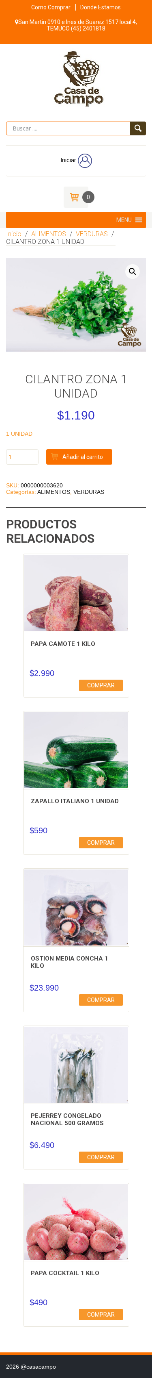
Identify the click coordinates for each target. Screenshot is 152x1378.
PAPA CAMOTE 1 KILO (63, 644)
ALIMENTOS (48, 234)
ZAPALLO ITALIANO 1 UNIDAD (75, 801)
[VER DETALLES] (76, 607)
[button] (124, 220)
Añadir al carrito (82, 457)
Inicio (13, 234)
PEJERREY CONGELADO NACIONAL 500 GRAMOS (67, 1119)
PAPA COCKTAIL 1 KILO (65, 1273)
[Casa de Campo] (76, 77)
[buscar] (138, 128)
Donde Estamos (100, 7)
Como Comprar (51, 7)
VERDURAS (92, 234)
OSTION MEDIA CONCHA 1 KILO (69, 962)
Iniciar (69, 160)
